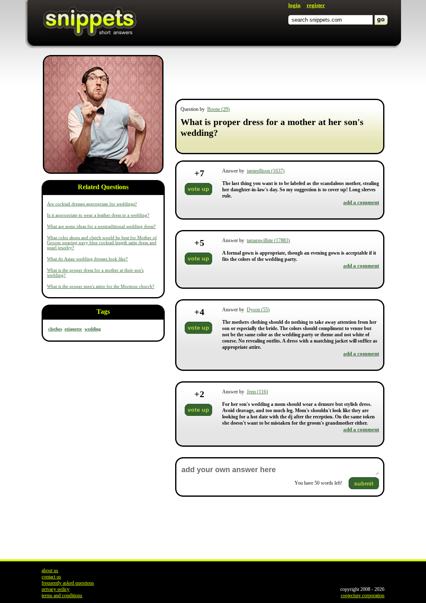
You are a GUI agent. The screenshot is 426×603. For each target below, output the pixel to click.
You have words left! (318, 483)
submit (364, 483)
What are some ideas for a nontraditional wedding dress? (101, 226)
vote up (198, 188)
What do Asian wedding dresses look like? (87, 258)
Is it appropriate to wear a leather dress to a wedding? (98, 215)
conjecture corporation (362, 595)
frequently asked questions (68, 583)
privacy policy (55, 589)
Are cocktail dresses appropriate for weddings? (92, 203)
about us (50, 570)
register (316, 5)
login (294, 5)
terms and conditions (62, 595)
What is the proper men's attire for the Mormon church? (100, 286)
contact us (51, 577)
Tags (103, 311)
